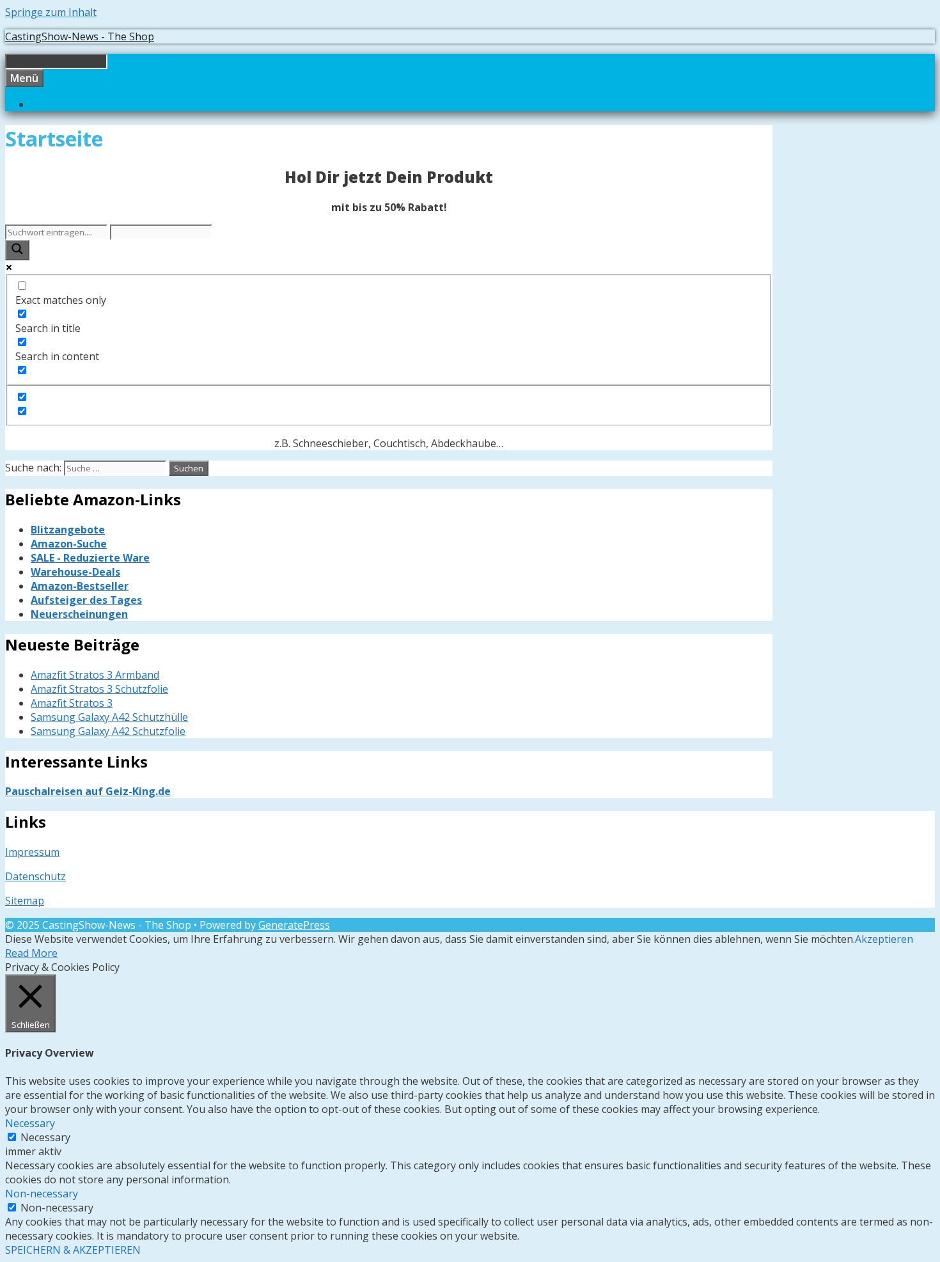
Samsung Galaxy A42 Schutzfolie (108, 731)
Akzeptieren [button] (884, 939)
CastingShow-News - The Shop (79, 36)
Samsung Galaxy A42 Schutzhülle (109, 717)
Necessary (45, 1137)
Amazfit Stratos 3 (72, 703)
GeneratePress (294, 925)
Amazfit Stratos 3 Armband (95, 675)
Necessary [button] (30, 1123)
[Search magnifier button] (17, 250)
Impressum (32, 852)
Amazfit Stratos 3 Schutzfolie (99, 689)
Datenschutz (35, 876)
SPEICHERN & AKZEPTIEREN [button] (73, 1250)
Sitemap (24, 901)
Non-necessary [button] (41, 1194)
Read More (31, 953)
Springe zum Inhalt (51, 12)
